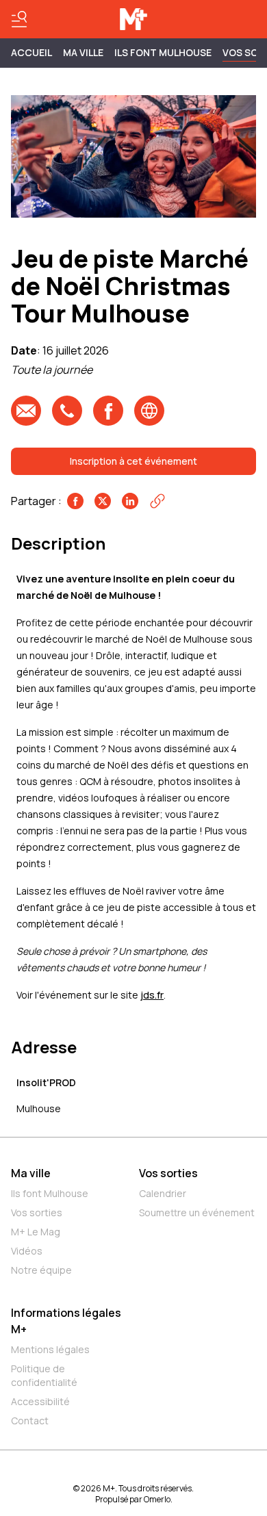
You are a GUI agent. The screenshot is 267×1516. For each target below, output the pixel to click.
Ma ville (31, 1173)
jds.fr (152, 994)
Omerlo (157, 1499)
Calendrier (162, 1193)
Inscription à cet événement (133, 460)
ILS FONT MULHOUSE (163, 52)
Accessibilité (40, 1401)
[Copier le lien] (157, 501)
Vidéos (26, 1250)
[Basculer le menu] (19, 19)
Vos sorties (36, 1212)
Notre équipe (41, 1269)
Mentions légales (50, 1349)
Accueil (31, 52)
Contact (30, 1420)
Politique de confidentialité (44, 1375)
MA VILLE (83, 52)
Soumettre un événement (197, 1212)
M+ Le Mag (35, 1231)
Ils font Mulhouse (49, 1193)
